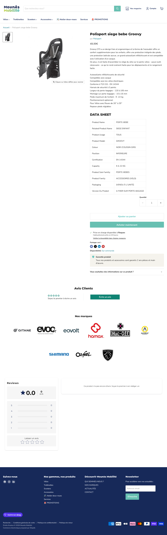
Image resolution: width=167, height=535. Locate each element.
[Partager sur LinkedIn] (99, 246)
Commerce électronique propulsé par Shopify (19, 528)
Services (84, 19)
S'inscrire (132, 496)
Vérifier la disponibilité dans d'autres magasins (109, 238)
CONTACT (89, 492)
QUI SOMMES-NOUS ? (94, 481)
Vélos (6, 19)
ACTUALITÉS (90, 488)
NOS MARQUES (91, 485)
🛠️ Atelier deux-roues (67, 19)
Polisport (97, 38)
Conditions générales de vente (24, 523)
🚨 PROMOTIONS (100, 19)
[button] (31, 405)
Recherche (7, 523)
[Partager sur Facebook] (91, 246)
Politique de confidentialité (47, 523)
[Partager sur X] (95, 246)
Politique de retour (66, 523)
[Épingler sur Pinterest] (103, 246)
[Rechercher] (117, 8)
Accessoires (46, 19)
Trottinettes (18, 19)
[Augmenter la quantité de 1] (161, 203)
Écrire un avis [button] (105, 297)
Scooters (32, 19)
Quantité (142, 197)
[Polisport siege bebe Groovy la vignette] (7, 37)
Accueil (6, 27)
